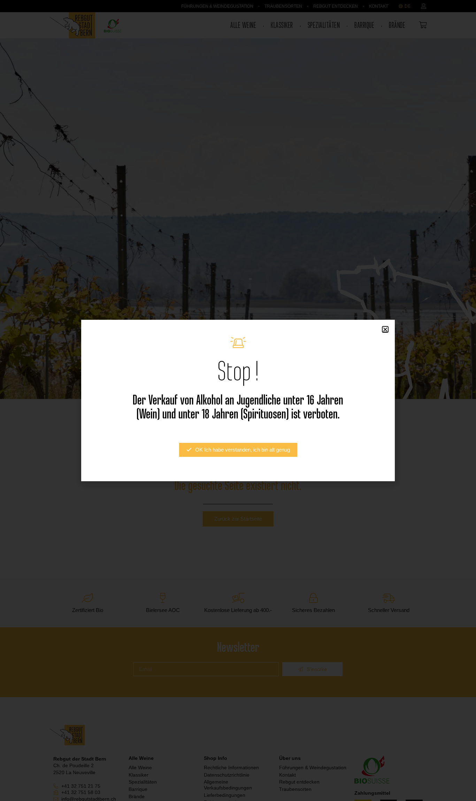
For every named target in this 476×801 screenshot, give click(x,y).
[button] (385, 329)
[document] (238, 400)
